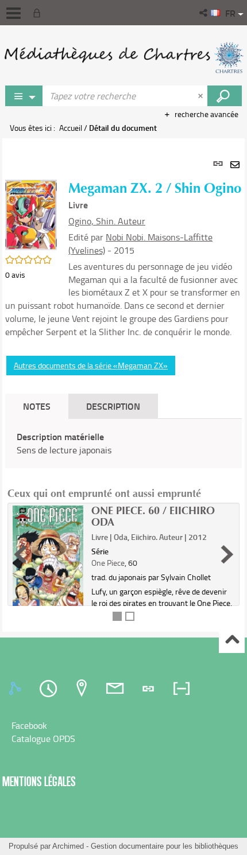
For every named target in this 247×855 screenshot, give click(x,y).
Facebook (29, 725)
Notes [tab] (37, 406)
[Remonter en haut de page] (232, 640)
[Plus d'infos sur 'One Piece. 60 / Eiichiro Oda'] (48, 560)
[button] (204, 12)
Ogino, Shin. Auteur (106, 221)
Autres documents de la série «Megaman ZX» (91, 365)
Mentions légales (39, 781)
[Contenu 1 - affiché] (117, 616)
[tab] (16, 689)
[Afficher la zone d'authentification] (39, 12)
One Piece (108, 562)
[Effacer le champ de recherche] (201, 96)
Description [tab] (113, 406)
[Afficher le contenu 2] (129, 616)
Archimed (68, 846)
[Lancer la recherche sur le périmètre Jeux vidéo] (224, 96)
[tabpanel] (123, 385)
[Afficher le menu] (13, 13)
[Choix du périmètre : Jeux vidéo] (24, 96)
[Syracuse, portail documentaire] (123, 57)
